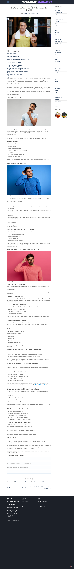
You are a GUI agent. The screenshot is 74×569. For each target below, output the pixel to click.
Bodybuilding (58, 16)
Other (56, 59)
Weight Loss (57, 92)
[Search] (66, 2)
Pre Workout (58, 68)
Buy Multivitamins (42, 506)
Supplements (29, 6)
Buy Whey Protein (42, 504)
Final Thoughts (10, 75)
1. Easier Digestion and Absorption (14, 60)
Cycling (56, 23)
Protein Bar (57, 74)
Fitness (56, 30)
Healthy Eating (58, 39)
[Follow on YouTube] (14, 516)
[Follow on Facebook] (8, 516)
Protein (56, 72)
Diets (56, 25)
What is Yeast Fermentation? (13, 56)
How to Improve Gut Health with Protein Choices (17, 71)
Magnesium (57, 50)
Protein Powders (58, 77)
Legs (56, 48)
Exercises (57, 28)
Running (56, 79)
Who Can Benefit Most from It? (13, 72)
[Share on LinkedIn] (33, 479)
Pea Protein (57, 61)
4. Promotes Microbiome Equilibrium (14, 65)
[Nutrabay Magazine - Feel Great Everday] (37, 2)
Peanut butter (58, 63)
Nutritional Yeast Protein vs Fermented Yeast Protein (18, 68)
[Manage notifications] (71, 566)
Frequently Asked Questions (13, 77)
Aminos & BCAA (58, 12)
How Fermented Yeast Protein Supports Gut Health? (18, 59)
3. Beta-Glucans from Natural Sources (15, 63)
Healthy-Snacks (58, 41)
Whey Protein (58, 101)
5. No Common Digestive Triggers (14, 66)
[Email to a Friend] (29, 479)
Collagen (57, 21)
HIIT (56, 45)
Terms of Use (25, 501)
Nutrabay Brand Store (42, 501)
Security (24, 506)
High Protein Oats (59, 43)
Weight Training (58, 97)
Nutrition (57, 54)
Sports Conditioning (59, 83)
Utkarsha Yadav (35, 13)
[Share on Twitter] (27, 479)
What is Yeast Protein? (11, 53)
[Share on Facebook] (25, 479)
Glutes (56, 36)
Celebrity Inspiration (59, 19)
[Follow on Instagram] (10, 516)
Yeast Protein (23, 6)
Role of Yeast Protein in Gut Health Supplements (17, 69)
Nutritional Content (11, 54)
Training (56, 90)
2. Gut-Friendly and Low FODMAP (14, 62)
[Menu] (8, 2)
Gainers (56, 34)
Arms (56, 14)
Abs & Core (57, 10)
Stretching (57, 86)
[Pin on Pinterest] (31, 479)
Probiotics (57, 70)
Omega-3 (57, 57)
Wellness (57, 99)
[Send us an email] (12, 516)
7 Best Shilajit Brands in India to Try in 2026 (17, 487)
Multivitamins (58, 52)
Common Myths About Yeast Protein (14, 74)
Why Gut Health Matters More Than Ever (15, 57)
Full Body (57, 32)
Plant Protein (58, 65)
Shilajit (56, 81)
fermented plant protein (38, 481)
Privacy (23, 504)
